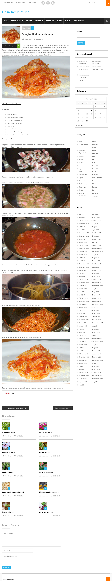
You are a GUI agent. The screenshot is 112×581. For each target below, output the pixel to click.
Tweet (13, 393)
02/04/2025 (20, 476)
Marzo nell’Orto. (8, 512)
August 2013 (83, 363)
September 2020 (97, 251)
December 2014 (84, 338)
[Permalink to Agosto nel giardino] (6, 446)
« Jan (78, 125)
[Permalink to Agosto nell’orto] (43, 446)
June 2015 (82, 329)
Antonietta (28, 39)
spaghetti (34, 388)
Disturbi (81, 156)
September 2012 (97, 379)
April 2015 (82, 332)
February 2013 (83, 372)
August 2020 (83, 255)
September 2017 (97, 286)
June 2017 (82, 292)
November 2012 (97, 376)
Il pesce (81, 166)
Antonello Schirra (84, 67)
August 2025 (96, 214)
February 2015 (83, 335)
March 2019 (82, 270)
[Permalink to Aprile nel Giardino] (43, 466)
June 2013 (82, 366)
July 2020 (95, 255)
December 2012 (84, 376)
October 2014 (83, 341)
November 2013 (97, 357)
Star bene (39, 21)
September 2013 (97, 360)
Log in (107, 21)
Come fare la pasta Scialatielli (13, 492)
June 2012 (82, 385)
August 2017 (83, 289)
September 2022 (84, 236)
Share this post (10, 46)
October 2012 (83, 379)
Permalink (18, 46)
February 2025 (83, 220)
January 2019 (96, 270)
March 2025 (96, 217)
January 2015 (96, 335)
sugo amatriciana (57, 388)
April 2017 (82, 295)
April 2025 (82, 217)
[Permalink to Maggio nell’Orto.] (6, 426)
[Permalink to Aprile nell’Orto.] (6, 466)
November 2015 (97, 320)
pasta (28, 388)
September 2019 (84, 267)
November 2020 (97, 248)
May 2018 (95, 273)
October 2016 (83, 304)
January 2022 (96, 239)
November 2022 (84, 233)
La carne (95, 174)
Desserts (95, 153)
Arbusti (81, 141)
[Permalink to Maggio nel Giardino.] (43, 426)
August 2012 (83, 382)
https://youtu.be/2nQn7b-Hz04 (11, 104)
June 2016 (82, 310)
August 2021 (83, 242)
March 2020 (96, 261)
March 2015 (96, 332)
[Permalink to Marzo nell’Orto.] (6, 506)
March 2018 (96, 276)
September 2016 (97, 304)
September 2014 (97, 341)
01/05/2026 (56, 436)
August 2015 (83, 326)
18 (104, 114)
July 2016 (95, 307)
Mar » (82, 125)
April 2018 (82, 276)
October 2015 (83, 323)
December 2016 (84, 301)
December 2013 (84, 357)
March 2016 (96, 314)
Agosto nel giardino (9, 452)
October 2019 (96, 264)
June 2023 (82, 230)
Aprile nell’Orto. (8, 472)
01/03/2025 (56, 516)
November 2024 (84, 224)
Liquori (81, 178)
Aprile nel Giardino (46, 472)
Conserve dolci (83, 145)
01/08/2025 (56, 456)
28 (87, 121)
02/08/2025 (20, 456)
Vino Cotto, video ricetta (84, 77)
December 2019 (84, 264)
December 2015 (84, 320)
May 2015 (95, 329)
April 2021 (95, 242)
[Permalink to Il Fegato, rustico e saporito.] (43, 486)
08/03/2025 (56, 496)
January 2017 (96, 298)
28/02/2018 (39, 39)
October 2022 (96, 233)
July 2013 (95, 363)
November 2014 (97, 338)
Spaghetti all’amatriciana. (38, 34)
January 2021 (96, 245)
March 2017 (96, 295)
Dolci (93, 156)
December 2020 (84, 248)
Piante (94, 184)
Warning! (32, 3)
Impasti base (79, 21)
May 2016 (95, 310)
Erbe (93, 159)
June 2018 (82, 273)
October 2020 (83, 251)
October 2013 (83, 360)
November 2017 (97, 282)
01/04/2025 (56, 476)
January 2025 (96, 220)
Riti (93, 190)
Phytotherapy (83, 184)
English (68, 21)
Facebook (48, 3)
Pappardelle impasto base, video (17, 408)
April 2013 (82, 369)
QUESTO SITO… (21, 3)
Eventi (59, 21)
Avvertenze (8, 3)
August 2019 (96, 267)
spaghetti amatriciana (44, 388)
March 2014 (96, 351)
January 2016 (96, 317)
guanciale (22, 388)
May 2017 (95, 292)
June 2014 (82, 348)
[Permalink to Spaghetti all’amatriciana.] (11, 35)
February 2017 (83, 298)
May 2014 (95, 348)
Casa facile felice (15, 12)
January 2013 (96, 372)
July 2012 (95, 382)
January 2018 (96, 279)
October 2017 (83, 286)
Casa (6, 21)
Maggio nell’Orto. (8, 432)
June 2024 (82, 227)
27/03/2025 (20, 496)
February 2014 (83, 354)
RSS (43, 3)
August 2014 (83, 345)
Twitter (53, 3)
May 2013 (95, 366)
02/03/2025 (20, 516)
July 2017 (95, 289)
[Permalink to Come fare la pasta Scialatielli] (6, 486)
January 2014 (96, 354)
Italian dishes (83, 174)
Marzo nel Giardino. (46, 512)
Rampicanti (82, 187)
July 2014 (95, 345)
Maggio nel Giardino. (46, 432)
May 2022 (95, 236)
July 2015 (95, 326)
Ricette (29, 21)
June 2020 (82, 258)
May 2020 (95, 258)
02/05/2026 (20, 436)
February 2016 (83, 317)
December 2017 (84, 282)
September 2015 (97, 323)
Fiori (93, 163)
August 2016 (83, 307)
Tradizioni (50, 21)
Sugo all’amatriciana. (61, 408)
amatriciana (15, 388)
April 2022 (82, 239)
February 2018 (83, 279)
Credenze (95, 150)
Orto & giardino (17, 21)
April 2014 (82, 351)
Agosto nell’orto (45, 452)
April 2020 (82, 261)
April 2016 (82, 314)
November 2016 (97, 301)
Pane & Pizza (83, 181)
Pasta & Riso (27, 28)
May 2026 (82, 214)
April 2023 (95, 230)
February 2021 (83, 245)
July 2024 (95, 224)
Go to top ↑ (108, 579)
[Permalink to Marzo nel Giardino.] (43, 506)
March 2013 (96, 369)
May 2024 (95, 227)
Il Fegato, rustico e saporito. (49, 492)
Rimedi (81, 190)
